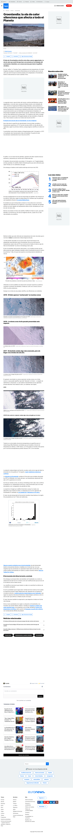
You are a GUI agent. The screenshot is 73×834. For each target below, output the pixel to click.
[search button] (45, 2)
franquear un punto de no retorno (34, 609)
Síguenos (15, 807)
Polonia (45, 782)
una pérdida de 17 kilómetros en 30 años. (29, 492)
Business (3, 803)
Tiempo (15, 803)
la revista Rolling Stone (23, 200)
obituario (46, 779)
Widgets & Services (17, 811)
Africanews (15, 813)
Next (2, 807)
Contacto (27, 812)
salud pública (36, 779)
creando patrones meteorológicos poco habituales (27, 593)
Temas (2, 797)
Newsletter (41, 806)
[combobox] (52, 2)
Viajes (2, 811)
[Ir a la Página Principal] (6, 6)
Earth (2, 805)
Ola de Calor (8, 635)
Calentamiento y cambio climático (23, 635)
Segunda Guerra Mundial (33, 782)
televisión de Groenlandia (11, 476)
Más (26, 797)
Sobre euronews (29, 799)
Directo (69, 5)
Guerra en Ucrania (39, 772)
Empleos (27, 814)
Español (4, 1)
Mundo (12, 10)
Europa (2, 799)
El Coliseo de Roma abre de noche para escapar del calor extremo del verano (21, 621)
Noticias (7, 10)
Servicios (15, 797)
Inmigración (50, 776)
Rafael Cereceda (8, 51)
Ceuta (29, 776)
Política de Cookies (29, 807)
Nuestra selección (55, 71)
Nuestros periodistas (5, 819)
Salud (2, 809)
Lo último (15, 805)
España (50, 772)
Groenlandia (17, 10)
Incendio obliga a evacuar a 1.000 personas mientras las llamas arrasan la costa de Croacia (21, 629)
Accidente (26, 779)
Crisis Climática (39, 776)
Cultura (2, 813)
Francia (22, 776)
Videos (2, 815)
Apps (14, 809)
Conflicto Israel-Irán (26, 772)
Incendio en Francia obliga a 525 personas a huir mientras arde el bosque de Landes (21, 625)
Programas (3, 817)
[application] (23, 35)
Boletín (14, 801)
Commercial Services (30, 801)
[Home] (3, 10)
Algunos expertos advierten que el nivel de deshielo (16, 565)
